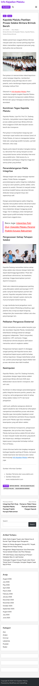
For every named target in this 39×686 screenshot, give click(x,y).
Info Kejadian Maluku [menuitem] (18, 92)
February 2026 (8, 594)
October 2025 (7, 606)
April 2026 (6, 588)
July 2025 (6, 615)
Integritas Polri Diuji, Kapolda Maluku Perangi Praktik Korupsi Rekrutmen (20, 227)
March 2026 (7, 591)
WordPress (12, 683)
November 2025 (8, 603)
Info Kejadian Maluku (13, 1)
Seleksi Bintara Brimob (9, 34)
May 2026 (6, 585)
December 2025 (8, 600)
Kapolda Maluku (29, 32)
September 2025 (8, 609)
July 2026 (6, 582)
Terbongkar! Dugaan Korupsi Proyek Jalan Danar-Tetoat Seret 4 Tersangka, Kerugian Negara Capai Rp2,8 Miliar (19, 562)
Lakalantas (6, 641)
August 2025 (7, 612)
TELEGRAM (6, 7)
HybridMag (23, 683)
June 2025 (6, 618)
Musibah (6, 644)
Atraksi (5, 635)
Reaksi (9, 16)
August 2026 (7, 579)
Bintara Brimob (7, 32)
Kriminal (5, 638)
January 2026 (7, 597)
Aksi (5, 16)
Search (5, 521)
